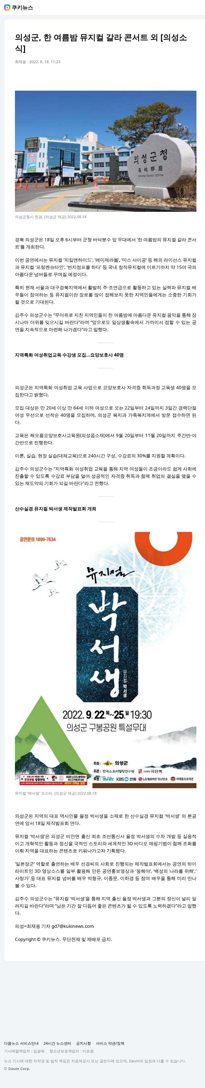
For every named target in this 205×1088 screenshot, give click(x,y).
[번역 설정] (169, 76)
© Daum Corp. (17, 1068)
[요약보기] (148, 76)
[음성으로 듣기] (159, 76)
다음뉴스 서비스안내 (21, 1043)
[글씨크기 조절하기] (180, 76)
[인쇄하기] (191, 76)
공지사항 (83, 1043)
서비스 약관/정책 (110, 1043)
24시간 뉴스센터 (57, 1043)
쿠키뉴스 (22, 7)
